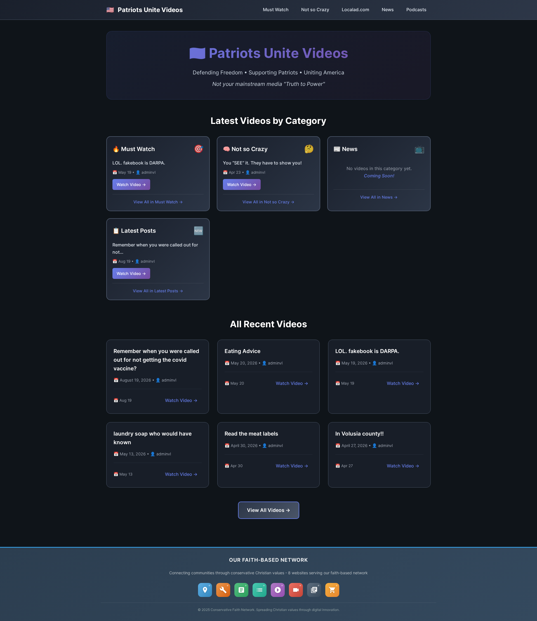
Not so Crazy (315, 9)
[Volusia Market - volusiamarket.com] (332, 590)
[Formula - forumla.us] (241, 590)
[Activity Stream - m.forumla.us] (260, 590)
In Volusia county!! (359, 433)
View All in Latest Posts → (158, 290)
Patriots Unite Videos (144, 9)
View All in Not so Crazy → (268, 201)
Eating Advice (242, 351)
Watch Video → (131, 184)
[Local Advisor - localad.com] (205, 590)
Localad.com (355, 9)
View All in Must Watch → (158, 201)
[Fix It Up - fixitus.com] (223, 590)
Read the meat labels (251, 433)
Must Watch (276, 9)
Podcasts (416, 9)
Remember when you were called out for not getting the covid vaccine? (156, 359)
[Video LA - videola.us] (296, 590)
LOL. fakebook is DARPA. (138, 163)
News (388, 9)
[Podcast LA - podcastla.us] (278, 590)
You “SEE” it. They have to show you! (262, 163)
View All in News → (379, 197)
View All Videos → (268, 510)
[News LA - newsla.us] (314, 590)
